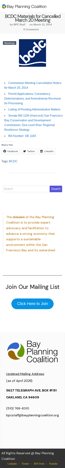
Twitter (25, 463)
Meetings (9, 43)
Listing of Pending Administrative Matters (34, 109)
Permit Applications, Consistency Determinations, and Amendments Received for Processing (32, 98)
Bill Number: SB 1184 (22, 135)
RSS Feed (39, 463)
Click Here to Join (32, 303)
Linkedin (12, 463)
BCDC (13, 161)
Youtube (53, 463)
